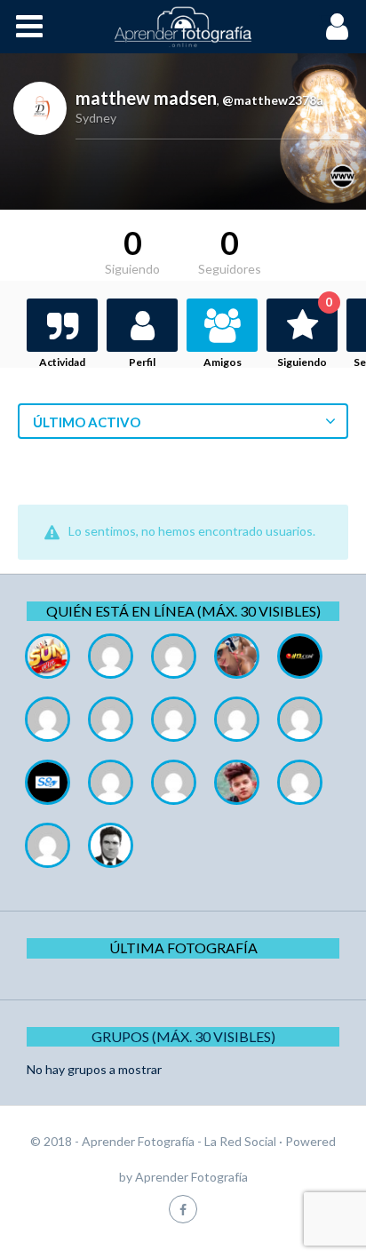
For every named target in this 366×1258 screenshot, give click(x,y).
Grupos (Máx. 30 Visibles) (183, 1036)
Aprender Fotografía (191, 1176)
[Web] (342, 176)
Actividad (62, 362)
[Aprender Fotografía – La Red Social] (183, 27)
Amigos (222, 362)
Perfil (142, 362)
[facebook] (183, 1208)
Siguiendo (304, 334)
